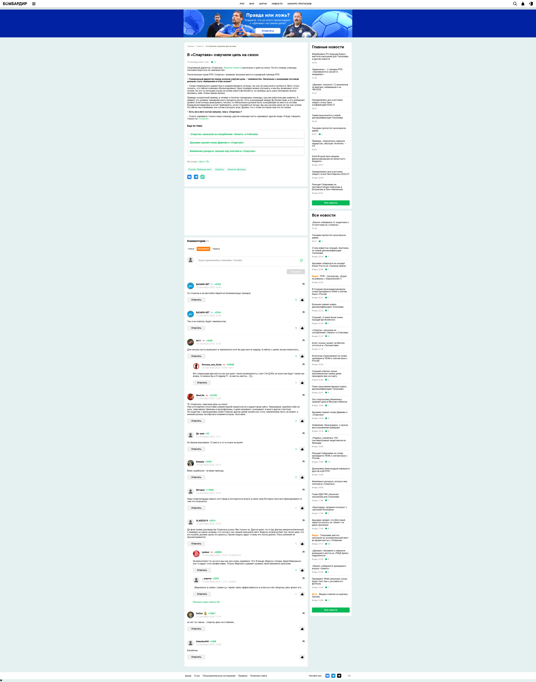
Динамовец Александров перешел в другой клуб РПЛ (331, 469)
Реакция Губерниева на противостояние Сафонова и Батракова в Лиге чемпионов (327, 187)
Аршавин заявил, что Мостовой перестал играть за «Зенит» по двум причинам (328, 522)
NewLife (200, 395)
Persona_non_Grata (212, 364)
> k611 (230, 367)
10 (329, 462)
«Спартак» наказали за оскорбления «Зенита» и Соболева (224, 134)
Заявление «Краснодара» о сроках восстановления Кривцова (330, 426)
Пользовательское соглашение (219, 676)
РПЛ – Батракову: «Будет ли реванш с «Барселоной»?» (329, 277)
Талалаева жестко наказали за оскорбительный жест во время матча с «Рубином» (330, 537)
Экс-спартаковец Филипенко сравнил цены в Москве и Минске (329, 400)
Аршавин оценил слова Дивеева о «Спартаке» (217, 142)
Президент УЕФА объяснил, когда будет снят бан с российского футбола (329, 581)
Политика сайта (258, 676)
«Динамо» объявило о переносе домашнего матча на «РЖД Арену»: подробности (330, 553)
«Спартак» (203, 118)
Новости (200, 46)
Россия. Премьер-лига (199, 169)
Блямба (200, 461)
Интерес (200, 490)
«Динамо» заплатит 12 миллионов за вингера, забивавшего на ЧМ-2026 (330, 87)
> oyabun (231, 581)
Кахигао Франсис (237, 169)
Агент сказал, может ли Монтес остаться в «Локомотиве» (328, 344)
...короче (206, 578)
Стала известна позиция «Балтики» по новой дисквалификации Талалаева (330, 250)
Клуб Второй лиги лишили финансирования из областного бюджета (328, 159)
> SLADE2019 (234, 555)
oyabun (205, 552)
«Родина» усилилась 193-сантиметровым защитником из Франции (329, 440)
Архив (188, 676)
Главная (190, 46)
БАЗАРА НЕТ (203, 284)
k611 (198, 340)
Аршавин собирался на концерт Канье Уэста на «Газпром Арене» (329, 264)
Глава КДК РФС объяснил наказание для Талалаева (325, 495)
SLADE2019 (202, 520)
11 (329, 600)
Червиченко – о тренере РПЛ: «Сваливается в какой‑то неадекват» (327, 72)
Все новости (330, 202)
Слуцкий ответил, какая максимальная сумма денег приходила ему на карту (327, 373)
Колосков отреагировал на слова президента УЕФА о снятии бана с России (329, 358)
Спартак (219, 169)
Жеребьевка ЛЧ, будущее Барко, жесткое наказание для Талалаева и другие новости (330, 56)
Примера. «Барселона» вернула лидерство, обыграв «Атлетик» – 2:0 (329, 143)
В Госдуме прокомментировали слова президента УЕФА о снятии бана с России (329, 291)
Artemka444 (202, 641)
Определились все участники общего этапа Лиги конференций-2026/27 (327, 102)
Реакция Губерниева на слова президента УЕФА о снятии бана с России (329, 455)
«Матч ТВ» (204, 161)
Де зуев (200, 433)
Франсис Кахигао (233, 67)
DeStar (199, 613)
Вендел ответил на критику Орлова (330, 595)
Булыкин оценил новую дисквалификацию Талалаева (328, 305)
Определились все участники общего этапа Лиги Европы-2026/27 (330, 172)
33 (329, 544)
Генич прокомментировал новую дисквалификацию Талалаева (329, 387)
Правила (242, 676)
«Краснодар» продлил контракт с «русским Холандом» (329, 508)
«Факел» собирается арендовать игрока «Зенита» (329, 567)
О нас (197, 676)
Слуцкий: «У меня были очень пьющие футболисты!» (327, 318)
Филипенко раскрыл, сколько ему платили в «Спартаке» (223, 151)
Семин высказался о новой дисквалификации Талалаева (327, 116)
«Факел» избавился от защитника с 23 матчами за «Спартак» (330, 223)
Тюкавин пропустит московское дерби (329, 129)
